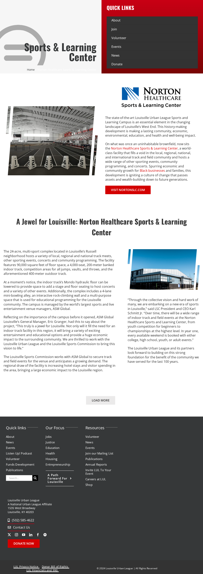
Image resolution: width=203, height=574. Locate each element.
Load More (100, 400)
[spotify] (45, 534)
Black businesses (152, 170)
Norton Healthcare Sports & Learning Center (144, 148)
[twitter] (9, 534)
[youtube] (23, 534)
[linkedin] (30, 534)
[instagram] (16, 534)
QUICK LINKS (120, 8)
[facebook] (37, 534)
